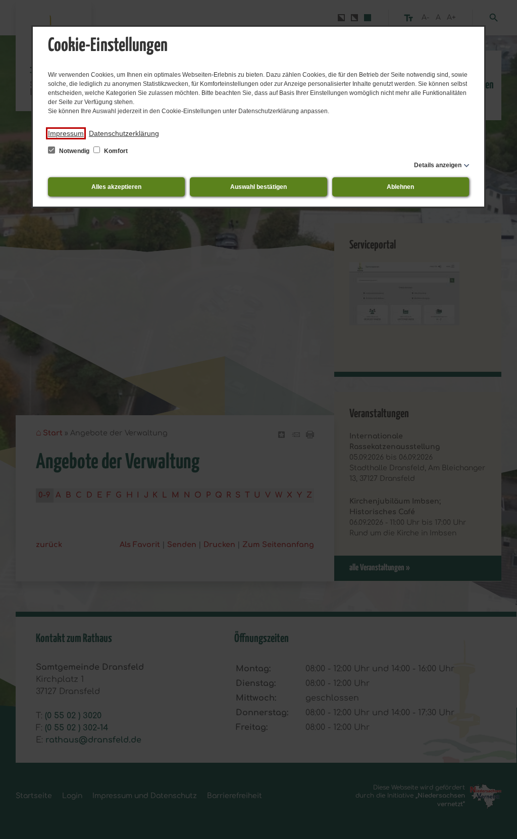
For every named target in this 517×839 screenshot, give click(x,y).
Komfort (115, 151)
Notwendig (74, 151)
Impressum (66, 133)
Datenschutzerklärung (124, 133)
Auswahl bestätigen (258, 186)
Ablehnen (400, 186)
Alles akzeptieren (116, 186)
